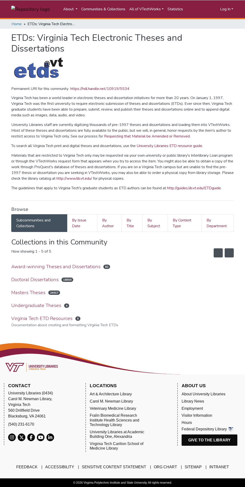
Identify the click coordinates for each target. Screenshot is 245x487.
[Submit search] (196, 9)
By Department (216, 223)
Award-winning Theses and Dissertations (55, 266)
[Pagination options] (229, 252)
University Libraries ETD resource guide (169, 145)
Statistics (175, 9)
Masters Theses (28, 292)
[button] (209, 9)
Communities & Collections (103, 9)
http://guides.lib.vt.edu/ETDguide (194, 188)
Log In (225, 9)
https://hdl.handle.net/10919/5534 (99, 88)
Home (16, 24)
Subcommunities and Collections (33, 223)
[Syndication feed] (218, 252)
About (69, 9)
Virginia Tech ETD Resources (41, 318)
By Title (130, 223)
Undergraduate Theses (36, 305)
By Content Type (182, 223)
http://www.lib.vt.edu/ (74, 178)
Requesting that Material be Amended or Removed (147, 136)
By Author (108, 223)
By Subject (153, 223)
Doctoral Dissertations (35, 279)
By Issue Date (79, 223)
